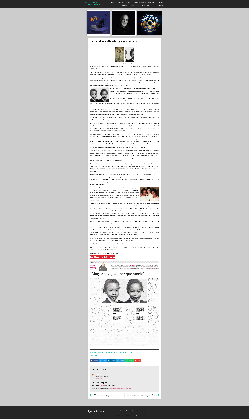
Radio (154, 5)
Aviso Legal (154, 411)
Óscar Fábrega (93, 3)
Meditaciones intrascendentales (130, 5)
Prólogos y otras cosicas (139, 2)
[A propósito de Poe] (98, 23)
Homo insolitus (152, 2)
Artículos (128, 2)
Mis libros (120, 2)
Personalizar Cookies (142, 411)
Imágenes (160, 5)
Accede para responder (99, 378)
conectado (102, 385)
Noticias (161, 2)
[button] (94, 360)
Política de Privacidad (116, 411)
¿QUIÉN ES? (113, 2)
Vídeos (148, 5)
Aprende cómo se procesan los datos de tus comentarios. (120, 388)
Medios (143, 5)
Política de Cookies (129, 411)
